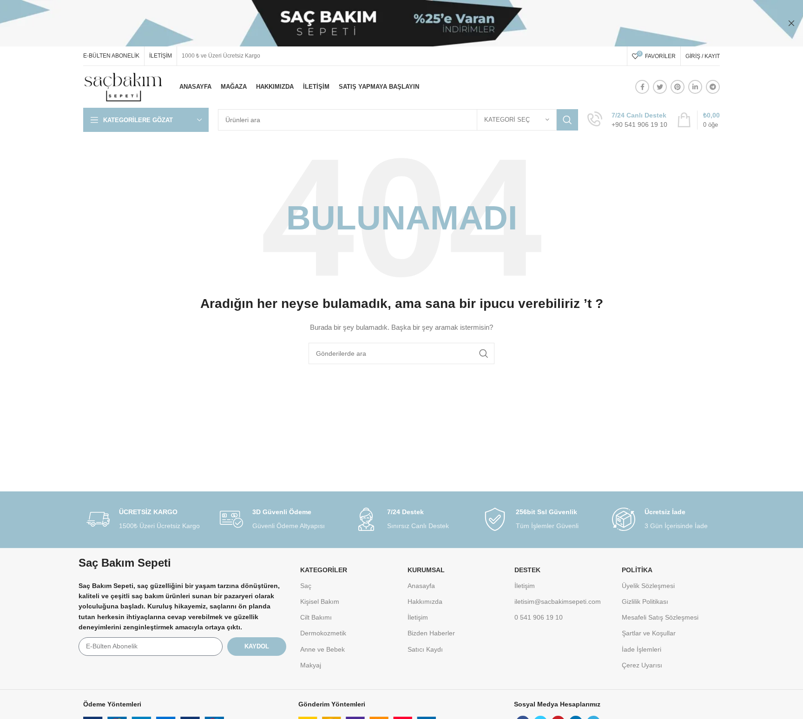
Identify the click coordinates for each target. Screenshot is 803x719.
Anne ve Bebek (322, 649)
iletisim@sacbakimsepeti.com (557, 601)
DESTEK (527, 570)
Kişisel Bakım (319, 601)
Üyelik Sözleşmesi (648, 585)
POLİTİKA (637, 570)
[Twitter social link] (660, 87)
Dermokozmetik (323, 633)
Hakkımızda (425, 601)
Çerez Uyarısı (642, 665)
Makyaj (310, 665)
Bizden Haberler (431, 633)
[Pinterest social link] (678, 87)
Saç (305, 585)
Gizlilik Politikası (645, 601)
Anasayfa (421, 585)
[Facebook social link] (642, 87)
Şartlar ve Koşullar (649, 633)
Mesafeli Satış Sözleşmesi (660, 617)
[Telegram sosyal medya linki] (713, 87)
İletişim (418, 617)
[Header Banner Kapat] (791, 23)
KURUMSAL (426, 570)
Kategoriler (323, 570)
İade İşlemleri (641, 649)
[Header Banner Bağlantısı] (387, 23)
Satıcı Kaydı (425, 649)
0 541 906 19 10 (538, 617)
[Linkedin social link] (695, 87)
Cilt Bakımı (316, 617)
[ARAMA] (567, 120)
